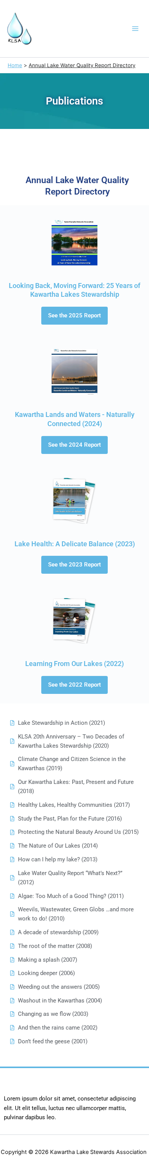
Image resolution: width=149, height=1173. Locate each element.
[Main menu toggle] (136, 29)
